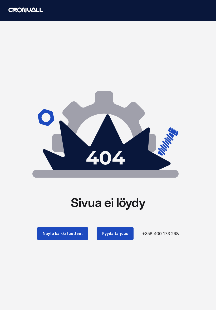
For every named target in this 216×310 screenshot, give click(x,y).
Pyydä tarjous (115, 233)
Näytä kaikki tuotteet (63, 233)
